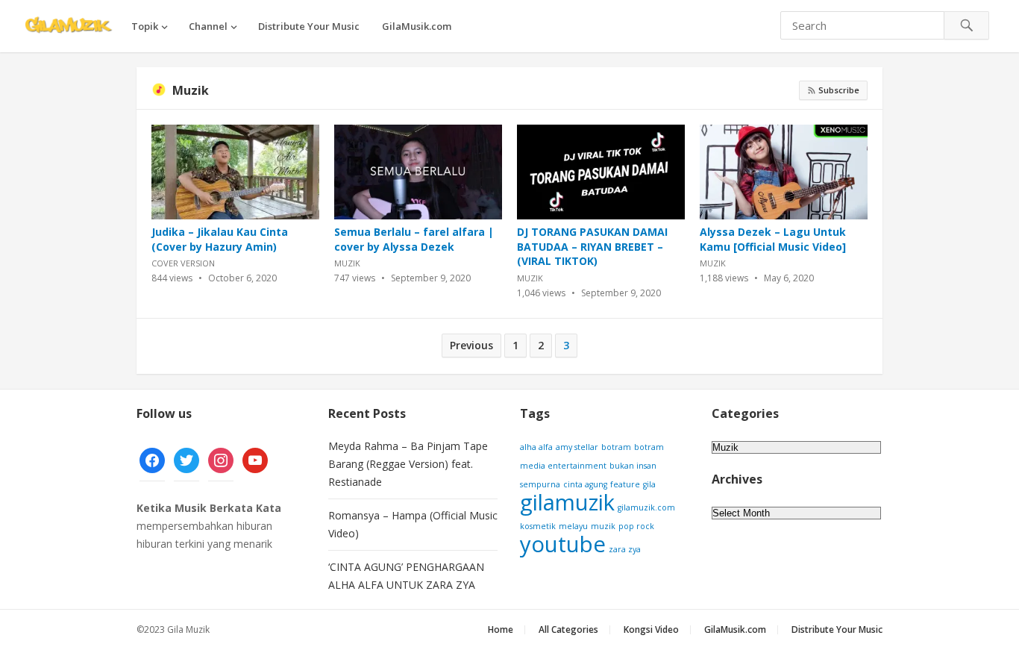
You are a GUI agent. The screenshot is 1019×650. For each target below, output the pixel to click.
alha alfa (536, 447)
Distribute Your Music (309, 26)
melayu (573, 526)
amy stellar (577, 447)
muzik (603, 526)
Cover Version (183, 263)
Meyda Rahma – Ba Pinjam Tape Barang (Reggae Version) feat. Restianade (408, 464)
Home (500, 629)
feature (625, 484)
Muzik (190, 90)
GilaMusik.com (416, 26)
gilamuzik (567, 502)
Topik (144, 26)
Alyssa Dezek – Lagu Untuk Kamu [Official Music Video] (773, 239)
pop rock (636, 526)
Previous (471, 345)
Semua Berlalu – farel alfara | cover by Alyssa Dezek (414, 239)
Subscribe (837, 90)
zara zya (625, 549)
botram (616, 447)
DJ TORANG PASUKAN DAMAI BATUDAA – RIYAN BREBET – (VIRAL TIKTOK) (592, 246)
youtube (563, 544)
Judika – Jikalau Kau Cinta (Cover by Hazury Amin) (219, 239)
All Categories (568, 629)
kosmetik (538, 526)
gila (649, 484)
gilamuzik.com (646, 507)
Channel (208, 26)
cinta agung (585, 484)
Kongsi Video (651, 629)
